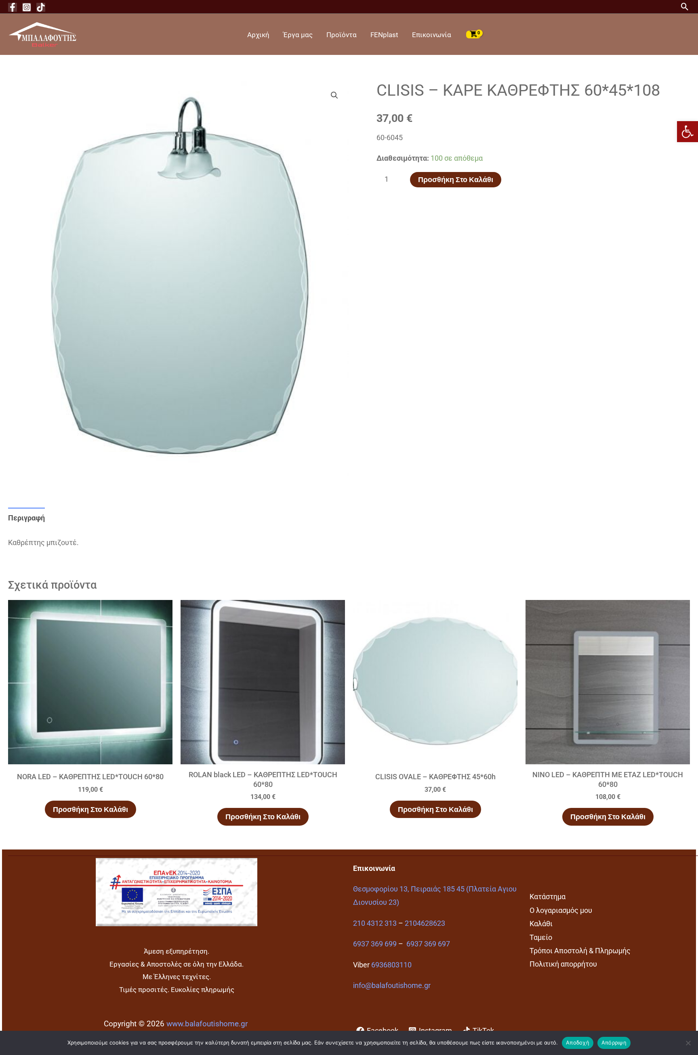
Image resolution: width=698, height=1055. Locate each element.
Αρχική (258, 35)
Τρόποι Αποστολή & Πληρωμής (580, 950)
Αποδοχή (577, 1042)
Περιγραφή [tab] (26, 518)
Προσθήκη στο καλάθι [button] (90, 809)
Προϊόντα (341, 35)
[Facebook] (12, 7)
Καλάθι (541, 923)
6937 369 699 (375, 944)
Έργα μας (298, 35)
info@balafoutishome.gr (392, 985)
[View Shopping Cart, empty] (473, 34)
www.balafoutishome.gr (207, 1023)
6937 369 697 (428, 944)
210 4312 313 (375, 923)
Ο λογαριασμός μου (561, 910)
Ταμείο (541, 937)
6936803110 (391, 965)
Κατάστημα (548, 896)
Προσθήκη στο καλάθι (455, 179)
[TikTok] (40, 7)
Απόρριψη (614, 1042)
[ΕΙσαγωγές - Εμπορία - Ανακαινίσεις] (42, 33)
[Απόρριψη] (688, 1043)
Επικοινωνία (431, 35)
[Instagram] (26, 7)
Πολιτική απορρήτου (563, 964)
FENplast (384, 35)
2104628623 (425, 923)
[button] (687, 131)
